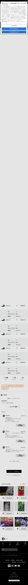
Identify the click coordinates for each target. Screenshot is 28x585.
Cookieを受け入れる (14, 32)
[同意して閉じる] (27, 1)
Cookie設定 (14, 25)
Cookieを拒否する (14, 28)
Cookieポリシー (13, 20)
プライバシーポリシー (17, 21)
